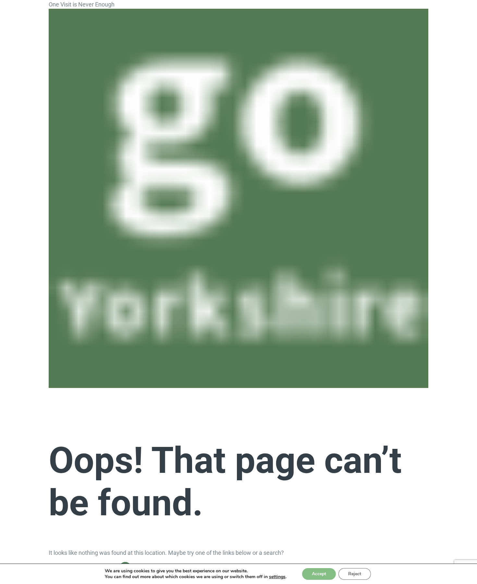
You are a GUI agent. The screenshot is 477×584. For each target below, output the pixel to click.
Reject (354, 574)
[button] (84, 396)
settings (277, 577)
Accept (319, 574)
